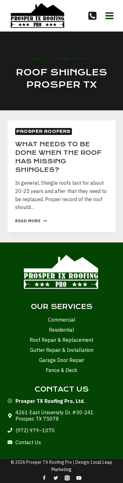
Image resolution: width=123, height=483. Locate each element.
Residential (61, 330)
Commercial (61, 320)
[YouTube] (79, 478)
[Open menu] (109, 15)
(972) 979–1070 (35, 430)
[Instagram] (67, 478)
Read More (31, 221)
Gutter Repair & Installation (61, 350)
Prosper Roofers (43, 131)
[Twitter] (56, 478)
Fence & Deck (61, 370)
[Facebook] (44, 478)
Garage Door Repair (61, 360)
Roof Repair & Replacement (61, 340)
